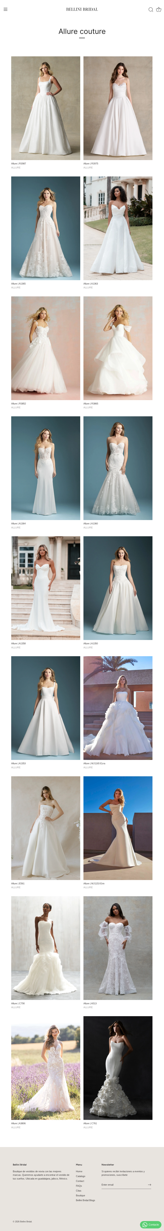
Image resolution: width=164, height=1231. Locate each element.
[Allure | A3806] (45, 1068)
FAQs (79, 1185)
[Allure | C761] (117, 1068)
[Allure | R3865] (117, 348)
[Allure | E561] (45, 828)
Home (79, 1171)
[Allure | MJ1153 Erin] (117, 828)
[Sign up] (149, 1184)
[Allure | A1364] (45, 468)
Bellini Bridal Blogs (85, 1200)
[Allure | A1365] (45, 228)
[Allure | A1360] (117, 468)
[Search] (150, 9)
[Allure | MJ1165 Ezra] (117, 708)
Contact (80, 1181)
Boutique (80, 1195)
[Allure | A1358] (45, 588)
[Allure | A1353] (45, 708)
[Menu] (5, 9)
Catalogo (80, 1176)
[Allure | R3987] (45, 108)
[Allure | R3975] (117, 108)
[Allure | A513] (117, 948)
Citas (78, 1190)
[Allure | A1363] (117, 228)
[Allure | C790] (45, 948)
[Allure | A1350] (117, 588)
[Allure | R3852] (45, 348)
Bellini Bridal (26, 1221)
